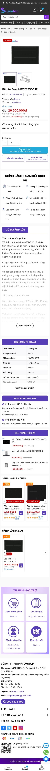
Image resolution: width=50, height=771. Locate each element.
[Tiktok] (21, 728)
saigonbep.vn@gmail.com (19, 695)
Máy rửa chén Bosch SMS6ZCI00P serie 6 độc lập (30, 464)
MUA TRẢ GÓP (37, 158)
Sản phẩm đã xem (12, 531)
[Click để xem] (25, 54)
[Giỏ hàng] (41, 9)
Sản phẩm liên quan (14, 478)
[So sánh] (7, 106)
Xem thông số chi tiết (24, 388)
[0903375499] (46, 752)
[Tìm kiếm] (46, 17)
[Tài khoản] (34, 9)
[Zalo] (46, 745)
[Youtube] (15, 728)
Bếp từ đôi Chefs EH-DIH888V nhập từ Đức (29, 440)
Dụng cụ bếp (31, 23)
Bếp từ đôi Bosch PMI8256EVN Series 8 (12, 507)
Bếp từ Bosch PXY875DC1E (10, 560)
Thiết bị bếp (19, 23)
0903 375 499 (21, 414)
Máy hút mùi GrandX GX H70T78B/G (27, 451)
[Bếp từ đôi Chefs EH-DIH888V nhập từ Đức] (6, 442)
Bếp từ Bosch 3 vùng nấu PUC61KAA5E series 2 (36, 507)
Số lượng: (6, 138)
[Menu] (47, 9)
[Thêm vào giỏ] (21, 513)
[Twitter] (9, 728)
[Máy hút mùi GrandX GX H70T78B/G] (6, 454)
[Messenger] (46, 759)
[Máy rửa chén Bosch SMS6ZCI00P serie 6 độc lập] (6, 465)
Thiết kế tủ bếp (7, 23)
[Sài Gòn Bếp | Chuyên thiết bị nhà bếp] (9, 9)
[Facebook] (3, 728)
